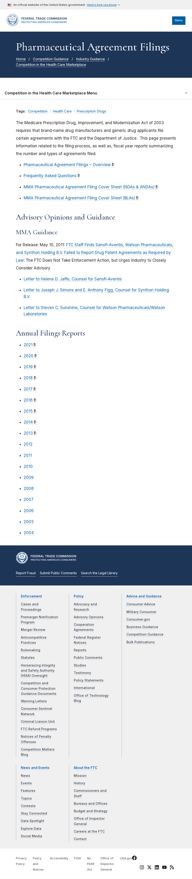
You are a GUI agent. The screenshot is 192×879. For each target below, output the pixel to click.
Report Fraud (26, 573)
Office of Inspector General (107, 864)
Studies (80, 665)
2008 (29, 488)
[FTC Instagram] (142, 868)
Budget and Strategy (90, 811)
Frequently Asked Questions (50, 175)
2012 (28, 444)
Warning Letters (34, 701)
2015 (28, 411)
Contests (28, 806)
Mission (80, 776)
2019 (28, 367)
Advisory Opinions (88, 617)
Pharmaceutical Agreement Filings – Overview (67, 164)
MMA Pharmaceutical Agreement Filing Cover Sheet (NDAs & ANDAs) (89, 187)
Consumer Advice (140, 604)
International (84, 688)
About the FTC (85, 768)
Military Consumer (141, 612)
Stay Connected (34, 813)
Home (21, 59)
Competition (38, 111)
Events (26, 783)
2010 (28, 466)
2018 (28, 378)
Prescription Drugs (91, 111)
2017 (28, 389)
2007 (28, 499)
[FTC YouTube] (164, 868)
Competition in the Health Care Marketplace (51, 65)
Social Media (31, 836)
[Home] (38, 25)
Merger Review (33, 630)
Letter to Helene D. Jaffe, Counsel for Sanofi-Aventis (73, 279)
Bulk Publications (140, 642)
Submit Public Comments (58, 573)
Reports (80, 650)
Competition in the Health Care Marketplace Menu (51, 93)
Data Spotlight (32, 821)
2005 (29, 521)
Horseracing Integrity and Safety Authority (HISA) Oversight (38, 670)
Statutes (28, 657)
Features (28, 791)
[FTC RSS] (172, 868)
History (79, 783)
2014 (28, 422)
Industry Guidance (90, 59)
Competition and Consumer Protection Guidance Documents (38, 688)
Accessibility (59, 858)
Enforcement (31, 596)
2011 (28, 455)
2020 (28, 356)
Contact (80, 839)
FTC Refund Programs (39, 729)
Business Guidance (142, 627)
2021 (28, 345)
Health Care (62, 111)
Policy (79, 596)
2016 (28, 400)
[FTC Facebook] (134, 859)
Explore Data (31, 829)
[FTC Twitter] (149, 867)
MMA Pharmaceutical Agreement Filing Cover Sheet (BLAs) (79, 198)
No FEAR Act (90, 864)
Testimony (82, 673)
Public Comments (88, 657)
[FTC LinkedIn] (157, 868)
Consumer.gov (138, 619)
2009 (29, 477)
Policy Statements (88, 680)
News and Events (35, 768)
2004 (29, 532)
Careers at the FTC (89, 831)
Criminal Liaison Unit (38, 721)
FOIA (77, 858)
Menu (179, 20)
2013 (28, 433)
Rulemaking (30, 650)
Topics (26, 798)
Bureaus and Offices (90, 803)
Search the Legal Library (99, 573)
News (25, 776)
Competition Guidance (51, 59)
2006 (29, 510)
